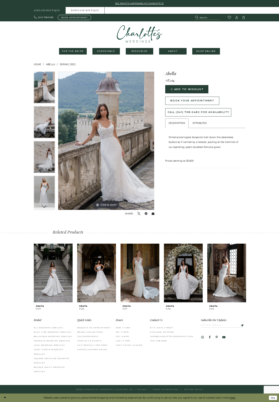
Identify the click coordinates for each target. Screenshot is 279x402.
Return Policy (193, 389)
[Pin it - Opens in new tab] (146, 214)
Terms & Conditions (165, 389)
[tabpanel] (44, 89)
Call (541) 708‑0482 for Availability (198, 112)
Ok (273, 397)
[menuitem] (47, 10)
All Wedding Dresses (48, 328)
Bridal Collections (90, 332)
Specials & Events (89, 341)
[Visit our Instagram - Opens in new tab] (202, 337)
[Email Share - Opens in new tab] (153, 213)
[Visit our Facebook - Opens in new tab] (209, 337)
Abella (50, 64)
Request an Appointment (94, 328)
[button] (236, 17)
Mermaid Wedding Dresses (52, 341)
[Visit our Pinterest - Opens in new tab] (216, 337)
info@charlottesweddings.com (171, 336)
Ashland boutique (47, 11)
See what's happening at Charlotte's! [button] (139, 3)
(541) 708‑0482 (158, 341)
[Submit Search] (197, 17)
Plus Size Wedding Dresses (53, 332)
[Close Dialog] (5, 398)
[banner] (139, 34)
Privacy (142, 389)
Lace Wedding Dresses (49, 345)
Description (177, 123)
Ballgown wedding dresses (53, 336)
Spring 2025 (67, 64)
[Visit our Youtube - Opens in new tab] (223, 337)
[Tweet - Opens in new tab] (138, 214)
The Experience (87, 336)
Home (37, 64)
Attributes (199, 123)
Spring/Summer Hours (92, 349)
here (232, 397)
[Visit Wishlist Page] (229, 17)
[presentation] (53, 273)
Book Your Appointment (192, 100)
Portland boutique (85, 11)
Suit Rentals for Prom (92, 345)
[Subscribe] (240, 325)
